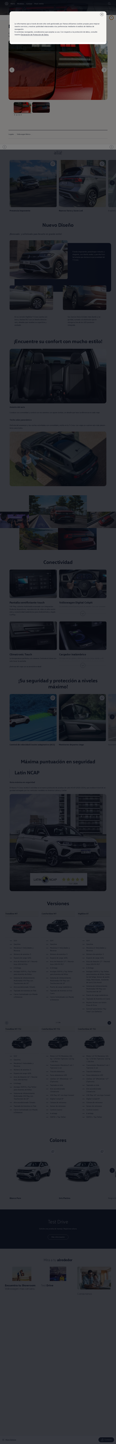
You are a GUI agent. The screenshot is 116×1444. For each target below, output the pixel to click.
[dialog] (58, 722)
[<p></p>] (102, 14)
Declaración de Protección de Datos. (35, 34)
